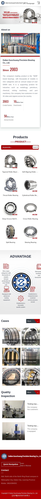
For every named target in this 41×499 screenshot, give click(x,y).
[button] (19, 21)
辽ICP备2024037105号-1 (21, 495)
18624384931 (12, 483)
